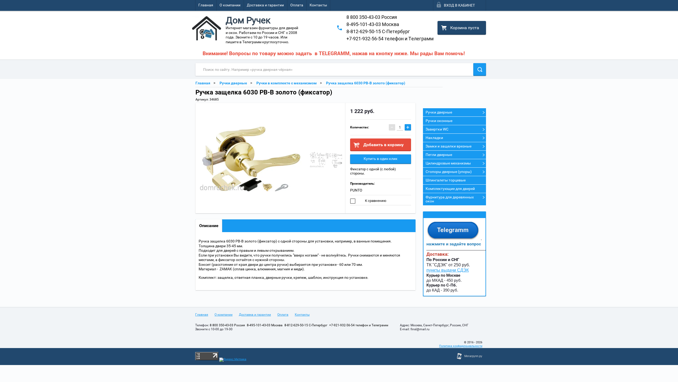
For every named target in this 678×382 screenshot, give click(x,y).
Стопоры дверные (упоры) (449, 172)
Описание (208, 225)
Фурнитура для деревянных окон (450, 199)
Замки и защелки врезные (448, 146)
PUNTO (356, 190)
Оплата (296, 5)
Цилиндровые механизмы (448, 163)
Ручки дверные (439, 112)
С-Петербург (378, 31)
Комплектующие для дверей (450, 188)
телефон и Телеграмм (390, 38)
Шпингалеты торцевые (446, 180)
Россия (371, 17)
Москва (372, 24)
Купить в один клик (381, 159)
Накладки (434, 138)
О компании (230, 5)
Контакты (318, 5)
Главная (205, 5)
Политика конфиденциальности (460, 346)
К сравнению (375, 201)
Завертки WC (437, 129)
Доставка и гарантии (265, 5)
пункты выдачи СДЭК (447, 270)
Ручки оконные (439, 121)
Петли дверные (439, 155)
